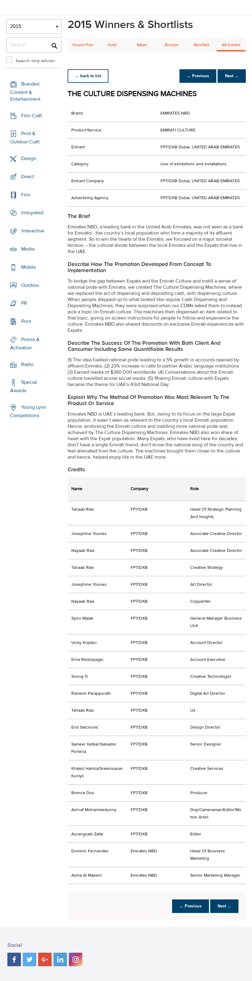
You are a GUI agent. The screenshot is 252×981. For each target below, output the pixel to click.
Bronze (172, 45)
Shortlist (201, 45)
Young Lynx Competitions (28, 411)
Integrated (32, 213)
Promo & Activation (24, 343)
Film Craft (31, 116)
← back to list (88, 76)
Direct (27, 177)
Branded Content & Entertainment (25, 91)
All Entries (231, 45)
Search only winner (35, 61)
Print (26, 321)
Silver (142, 45)
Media (27, 249)
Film (25, 195)
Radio (27, 364)
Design (28, 158)
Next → (231, 76)
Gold (112, 45)
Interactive (33, 231)
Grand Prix (82, 45)
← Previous (198, 76)
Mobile (28, 267)
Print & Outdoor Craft (25, 138)
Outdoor (30, 285)
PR (24, 303)
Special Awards (23, 386)
